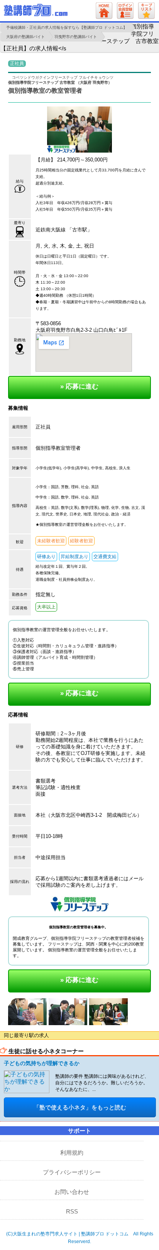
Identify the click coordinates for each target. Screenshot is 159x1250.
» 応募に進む (79, 386)
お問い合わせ (71, 1191)
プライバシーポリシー (72, 1172)
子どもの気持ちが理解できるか (42, 1063)
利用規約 (71, 1152)
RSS (72, 1211)
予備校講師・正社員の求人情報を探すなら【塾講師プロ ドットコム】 (66, 27)
